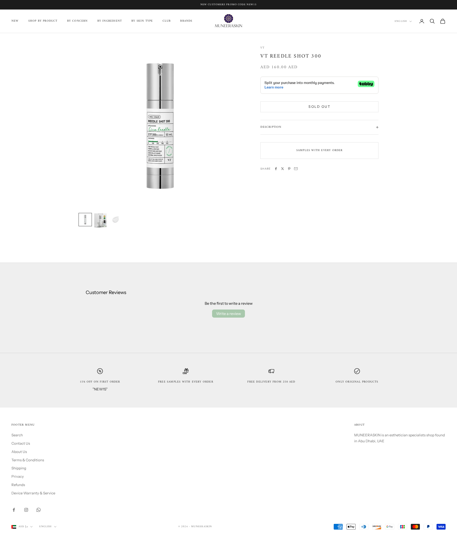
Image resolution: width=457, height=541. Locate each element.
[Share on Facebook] (276, 169)
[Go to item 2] (100, 220)
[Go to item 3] (115, 219)
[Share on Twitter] (282, 169)
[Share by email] (296, 169)
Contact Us (20, 443)
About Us (19, 451)
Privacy (17, 476)
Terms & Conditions (27, 460)
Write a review (228, 313)
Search (17, 435)
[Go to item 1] (85, 219)
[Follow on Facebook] (13, 509)
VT (262, 47)
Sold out (319, 106)
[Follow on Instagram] (26, 509)
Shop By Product (43, 21)
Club (167, 21)
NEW (15, 21)
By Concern (77, 21)
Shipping (18, 468)
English (401, 21)
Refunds (18, 484)
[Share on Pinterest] (289, 169)
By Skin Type (142, 21)
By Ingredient (109, 21)
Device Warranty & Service (33, 493)
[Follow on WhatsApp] (38, 509)
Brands (186, 21)
